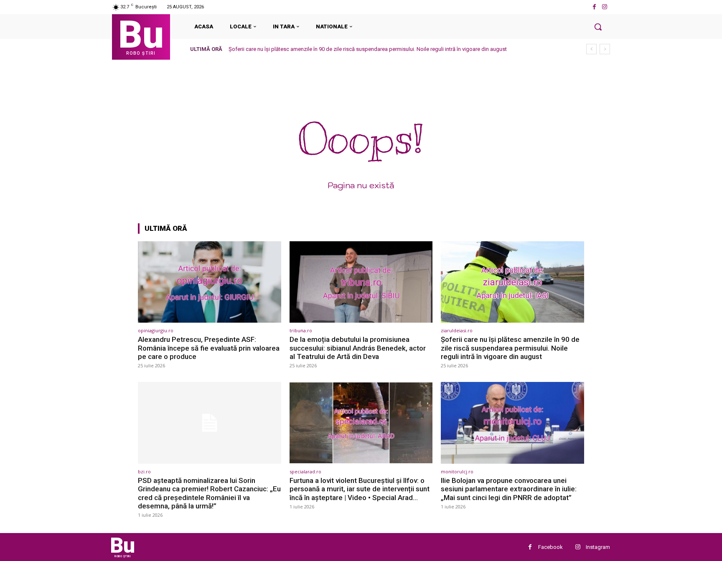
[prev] (591, 49)
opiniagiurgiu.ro (155, 330)
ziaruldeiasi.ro (457, 330)
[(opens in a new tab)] (209, 282)
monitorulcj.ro (457, 471)
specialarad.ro (305, 471)
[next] (605, 49)
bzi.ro (144, 471)
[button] (598, 27)
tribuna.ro (301, 330)
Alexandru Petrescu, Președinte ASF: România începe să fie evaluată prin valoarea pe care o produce (209, 348)
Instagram (598, 547)
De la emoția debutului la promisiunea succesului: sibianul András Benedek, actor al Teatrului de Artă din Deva (358, 348)
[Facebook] (594, 7)
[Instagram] (605, 7)
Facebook (550, 547)
